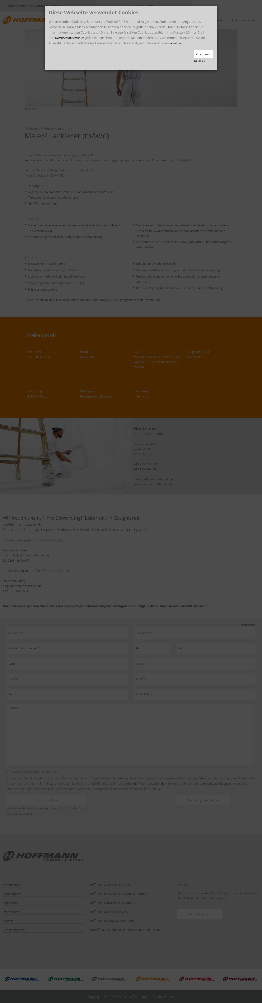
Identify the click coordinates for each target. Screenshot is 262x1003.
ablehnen (176, 43)
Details (200, 60)
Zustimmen (203, 54)
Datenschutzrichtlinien (70, 38)
